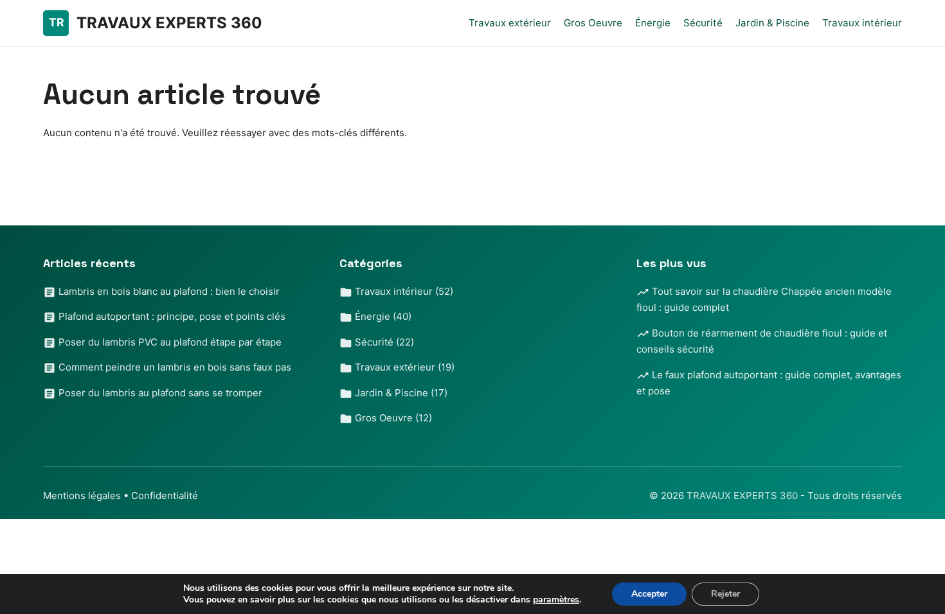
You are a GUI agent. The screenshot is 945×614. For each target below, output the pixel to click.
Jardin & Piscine (772, 23)
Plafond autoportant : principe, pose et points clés (170, 316)
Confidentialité (164, 495)
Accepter (649, 594)
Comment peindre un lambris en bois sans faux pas (173, 367)
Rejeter (725, 594)
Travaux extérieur (510, 23)
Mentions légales (82, 495)
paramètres (556, 600)
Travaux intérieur (862, 23)
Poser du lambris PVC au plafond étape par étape (169, 342)
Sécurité (703, 23)
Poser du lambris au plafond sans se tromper (159, 393)
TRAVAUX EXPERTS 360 (743, 495)
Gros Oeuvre (593, 23)
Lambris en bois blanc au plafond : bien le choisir (168, 291)
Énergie (652, 23)
